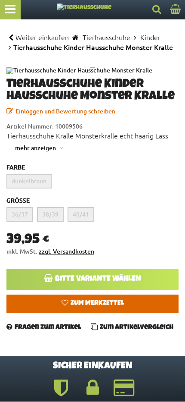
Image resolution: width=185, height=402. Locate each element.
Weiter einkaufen (42, 37)
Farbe (15, 167)
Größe (18, 200)
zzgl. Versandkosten (66, 251)
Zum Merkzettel (97, 303)
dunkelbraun (29, 181)
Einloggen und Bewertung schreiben (65, 111)
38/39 (50, 214)
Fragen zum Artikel (48, 327)
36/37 (20, 214)
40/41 (81, 214)
